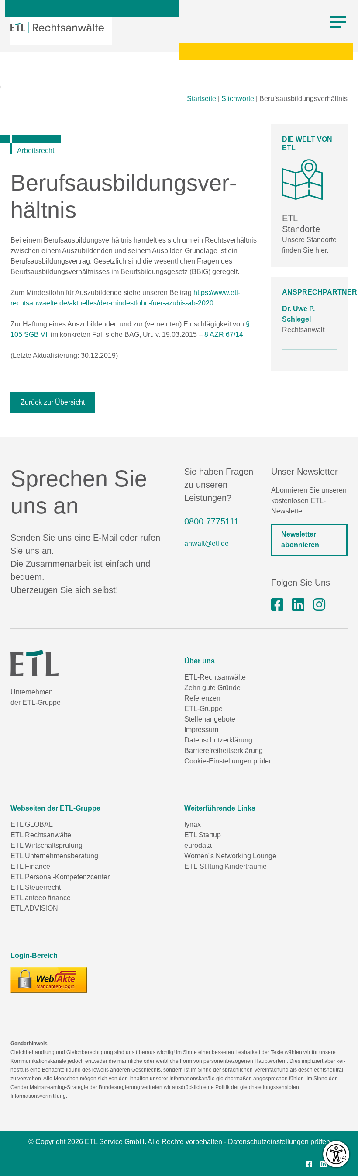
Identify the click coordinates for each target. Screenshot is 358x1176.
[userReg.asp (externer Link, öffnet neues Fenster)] (48, 980)
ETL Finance (30, 866)
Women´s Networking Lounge (230, 856)
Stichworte (237, 98)
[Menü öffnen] (338, 22)
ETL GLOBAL (31, 824)
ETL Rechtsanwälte (40, 835)
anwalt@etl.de (206, 543)
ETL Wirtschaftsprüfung (46, 845)
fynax (192, 824)
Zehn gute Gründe (212, 687)
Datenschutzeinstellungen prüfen (279, 1141)
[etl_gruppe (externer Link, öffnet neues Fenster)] (319, 605)
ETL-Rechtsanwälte (215, 677)
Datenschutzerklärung (218, 740)
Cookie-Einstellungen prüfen (228, 761)
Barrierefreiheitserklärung (223, 750)
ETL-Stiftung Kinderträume (225, 866)
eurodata (198, 845)
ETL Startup (202, 835)
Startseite (201, 98)
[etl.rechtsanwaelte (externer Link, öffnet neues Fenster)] (277, 605)
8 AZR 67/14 (223, 334)
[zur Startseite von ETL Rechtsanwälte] (57, 27)
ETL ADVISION (34, 908)
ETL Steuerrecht (35, 887)
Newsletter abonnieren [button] (300, 539)
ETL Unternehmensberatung (54, 856)
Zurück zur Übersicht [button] (53, 402)
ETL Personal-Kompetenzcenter (60, 877)
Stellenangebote (209, 719)
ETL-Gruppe (203, 708)
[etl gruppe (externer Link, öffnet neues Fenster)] (298, 605)
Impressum (201, 729)
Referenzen (202, 698)
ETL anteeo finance (40, 898)
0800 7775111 (211, 521)
